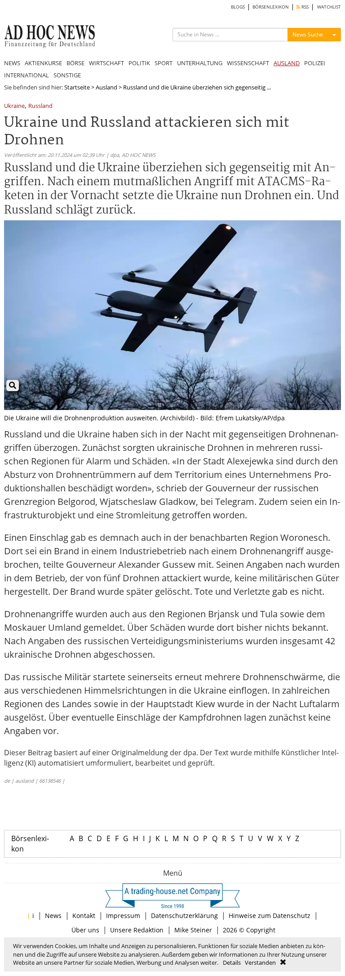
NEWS (12, 63)
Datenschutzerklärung (184, 915)
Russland (40, 106)
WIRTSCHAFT (106, 63)
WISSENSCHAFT (248, 63)
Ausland (106, 87)
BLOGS (238, 7)
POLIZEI (314, 63)
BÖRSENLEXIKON (270, 7)
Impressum (123, 915)
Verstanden (260, 962)
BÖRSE (75, 63)
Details (232, 962)
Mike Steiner (193, 930)
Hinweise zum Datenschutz (269, 915)
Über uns (85, 930)
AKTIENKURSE (43, 63)
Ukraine (14, 106)
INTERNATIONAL (26, 75)
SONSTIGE (67, 75)
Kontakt (83, 915)
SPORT (163, 63)
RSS (304, 7)
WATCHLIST (329, 7)
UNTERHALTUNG (199, 63)
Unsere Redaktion (137, 930)
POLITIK (139, 63)
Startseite (77, 87)
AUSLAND (287, 63)
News (53, 915)
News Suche (307, 34)
